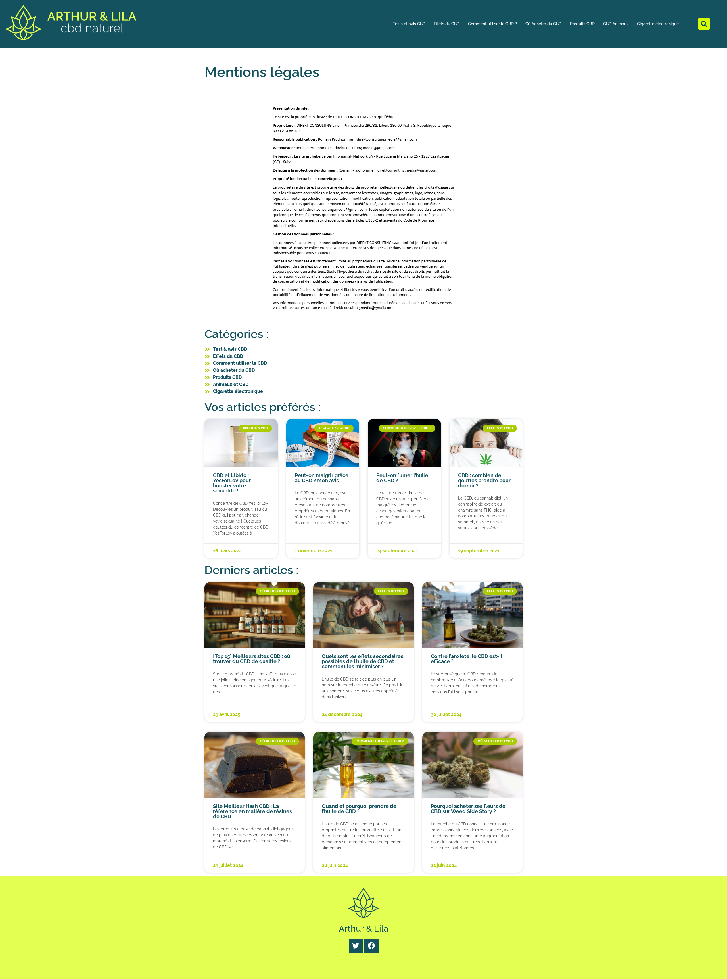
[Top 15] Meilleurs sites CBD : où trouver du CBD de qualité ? (251, 658)
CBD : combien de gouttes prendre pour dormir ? (484, 480)
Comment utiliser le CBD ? (492, 24)
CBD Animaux (615, 24)
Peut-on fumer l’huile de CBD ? (402, 477)
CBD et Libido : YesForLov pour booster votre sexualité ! (232, 483)
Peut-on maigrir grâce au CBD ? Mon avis (321, 477)
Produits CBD (582, 24)
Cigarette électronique (658, 24)
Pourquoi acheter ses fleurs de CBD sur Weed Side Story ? (468, 808)
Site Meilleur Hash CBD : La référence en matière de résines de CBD (252, 811)
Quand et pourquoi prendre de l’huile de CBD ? (359, 808)
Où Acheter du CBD (543, 24)
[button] (704, 24)
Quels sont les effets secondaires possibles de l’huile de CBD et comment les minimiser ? (362, 661)
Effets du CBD (446, 24)
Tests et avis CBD (409, 24)
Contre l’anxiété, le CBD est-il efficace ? (466, 658)
